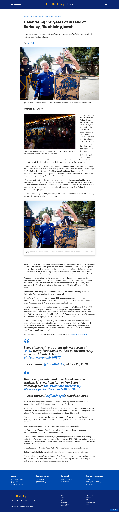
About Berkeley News (17, 479)
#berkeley (30, 389)
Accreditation (64, 502)
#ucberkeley (72, 385)
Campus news (43, 16)
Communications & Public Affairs (94, 482)
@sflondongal (55, 395)
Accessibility (89, 500)
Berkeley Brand (90, 484)
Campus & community (31, 16)
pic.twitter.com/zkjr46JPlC (42, 357)
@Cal (27, 350)
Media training (15, 482)
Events (62, 497)
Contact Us (64, 505)
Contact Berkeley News (17, 484)
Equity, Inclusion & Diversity (93, 481)
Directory (88, 497)
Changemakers (40, 479)
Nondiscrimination (90, 502)
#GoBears (57, 385)
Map (87, 499)
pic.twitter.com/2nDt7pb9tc (57, 389)
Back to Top (114, 509)
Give (62, 500)
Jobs (62, 499)
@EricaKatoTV (54, 364)
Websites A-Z (89, 495)
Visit (62, 495)
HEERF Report (65, 504)
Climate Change (40, 481)
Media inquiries (65, 481)
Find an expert (15, 481)
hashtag (78, 334)
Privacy (88, 504)
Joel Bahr (31, 43)
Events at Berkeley (55, 16)
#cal (46, 385)
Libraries (88, 479)
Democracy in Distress (42, 482)
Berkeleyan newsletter (67, 479)
